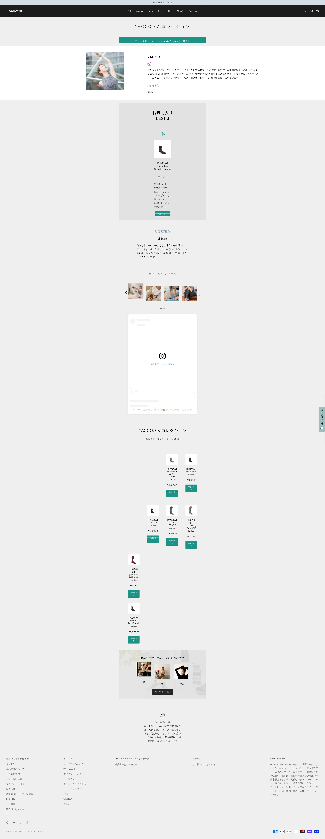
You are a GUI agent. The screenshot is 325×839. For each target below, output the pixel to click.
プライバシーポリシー (17, 784)
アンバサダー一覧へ (162, 692)
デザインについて (72, 774)
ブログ (66, 794)
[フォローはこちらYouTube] (14, 822)
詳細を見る (172, 493)
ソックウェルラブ (72, 789)
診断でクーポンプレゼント (162, 2)
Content (192, 11)
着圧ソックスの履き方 (17, 759)
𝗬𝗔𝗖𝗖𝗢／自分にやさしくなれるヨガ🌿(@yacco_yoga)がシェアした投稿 (162, 410)
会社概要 (10, 804)
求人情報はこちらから (204, 764)
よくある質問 (13, 774)
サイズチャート (14, 764)
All (129, 11)
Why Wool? (69, 769)
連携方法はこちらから (126, 764)
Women (140, 11)
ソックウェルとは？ (73, 764)
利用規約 (10, 799)
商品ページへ (162, 214)
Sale (160, 11)
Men (151, 11)
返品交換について (15, 769)
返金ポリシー (70, 804)
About (180, 11)
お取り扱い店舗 (14, 779)
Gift (170, 11)
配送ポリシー (13, 789)
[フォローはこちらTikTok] (20, 822)
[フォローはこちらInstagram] (7, 822)
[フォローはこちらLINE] (27, 822)
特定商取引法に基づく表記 (20, 794)
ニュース (67, 759)
